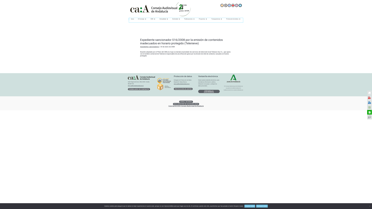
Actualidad (163, 19)
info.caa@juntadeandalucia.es (136, 85)
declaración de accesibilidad (186, 104)
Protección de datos (232, 19)
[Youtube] (233, 5)
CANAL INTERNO (186, 101)
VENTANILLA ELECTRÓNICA (209, 91)
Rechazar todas (262, 206)
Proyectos (202, 19)
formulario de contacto (139, 89)
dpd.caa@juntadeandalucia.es (181, 84)
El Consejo (141, 19)
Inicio (132, 19)
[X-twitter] (225, 5)
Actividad (175, 19)
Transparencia (215, 19)
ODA (152, 19)
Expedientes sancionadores (149, 47)
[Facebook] (229, 5)
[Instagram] (236, 5)
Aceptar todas (249, 206)
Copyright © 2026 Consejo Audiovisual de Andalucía (186, 106)
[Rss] (222, 5)
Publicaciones (188, 19)
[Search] (240, 5)
